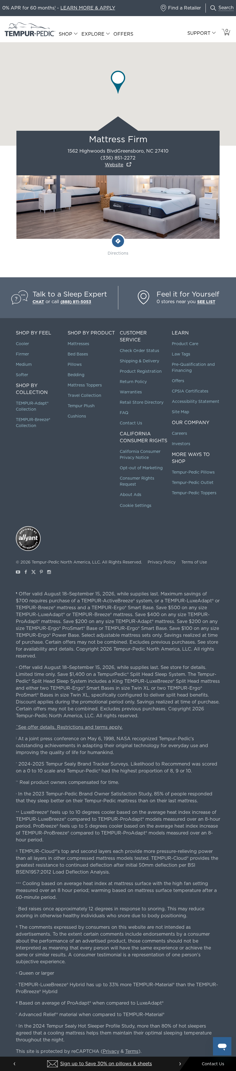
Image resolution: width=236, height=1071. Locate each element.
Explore (92, 34)
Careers (179, 433)
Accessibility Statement (195, 401)
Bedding (76, 374)
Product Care (185, 343)
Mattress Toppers (85, 385)
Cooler (22, 343)
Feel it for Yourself (188, 294)
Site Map (180, 411)
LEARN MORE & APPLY (87, 8)
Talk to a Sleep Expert (70, 294)
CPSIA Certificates (190, 391)
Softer (22, 374)
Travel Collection (84, 395)
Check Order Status (139, 350)
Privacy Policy (162, 562)
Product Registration (141, 371)
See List (206, 301)
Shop (65, 34)
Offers (123, 34)
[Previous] (15, 1064)
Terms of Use (194, 562)
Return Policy (133, 381)
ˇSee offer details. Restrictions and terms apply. (69, 727)
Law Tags (181, 354)
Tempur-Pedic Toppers (194, 493)
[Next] (180, 1064)
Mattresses (78, 343)
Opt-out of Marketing (141, 468)
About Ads (130, 494)
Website (114, 165)
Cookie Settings (135, 505)
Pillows (75, 364)
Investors (181, 443)
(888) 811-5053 (75, 301)
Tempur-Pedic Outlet (193, 482)
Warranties (131, 392)
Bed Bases (78, 354)
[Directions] (118, 241)
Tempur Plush (81, 405)
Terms (131, 1051)
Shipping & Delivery (139, 361)
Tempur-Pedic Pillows (193, 472)
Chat (38, 301)
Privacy (111, 1051)
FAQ (124, 412)
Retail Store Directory (141, 402)
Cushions (77, 416)
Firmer (22, 354)
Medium (24, 364)
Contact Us (131, 423)
